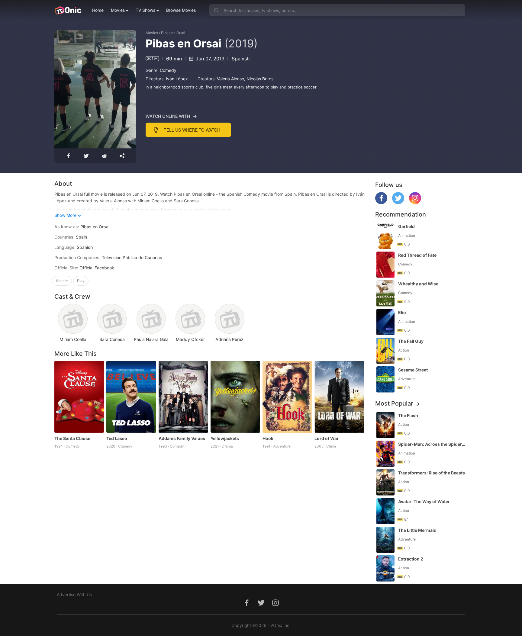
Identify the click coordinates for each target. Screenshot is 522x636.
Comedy (168, 70)
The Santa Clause (72, 438)
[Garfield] (385, 236)
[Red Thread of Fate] (385, 265)
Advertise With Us (74, 594)
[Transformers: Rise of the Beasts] (385, 482)
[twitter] (398, 202)
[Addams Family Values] (183, 397)
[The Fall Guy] (385, 351)
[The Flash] (385, 425)
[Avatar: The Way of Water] (385, 511)
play (81, 280)
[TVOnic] (67, 10)
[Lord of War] (339, 397)
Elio (402, 312)
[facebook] (381, 202)
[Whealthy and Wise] (385, 293)
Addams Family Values (182, 438)
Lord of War (326, 438)
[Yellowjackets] (235, 397)
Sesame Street (413, 369)
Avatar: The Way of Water (424, 501)
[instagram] (415, 202)
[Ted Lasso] (131, 397)
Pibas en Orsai (173, 33)
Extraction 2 (410, 558)
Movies (118, 10)
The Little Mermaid (417, 530)
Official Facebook (96, 267)
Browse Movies (181, 10)
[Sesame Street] (385, 379)
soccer (62, 280)
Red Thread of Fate (417, 255)
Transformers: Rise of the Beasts (431, 472)
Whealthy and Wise (418, 283)
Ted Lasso (116, 438)
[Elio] (385, 322)
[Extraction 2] (385, 568)
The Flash (408, 415)
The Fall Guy (411, 341)
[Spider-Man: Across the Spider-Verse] (385, 454)
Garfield (406, 226)
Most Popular (394, 403)
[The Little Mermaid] (385, 540)
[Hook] (287, 397)
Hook (268, 438)
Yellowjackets (225, 438)
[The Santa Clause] (79, 397)
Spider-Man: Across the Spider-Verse (432, 444)
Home (98, 10)
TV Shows (145, 10)
